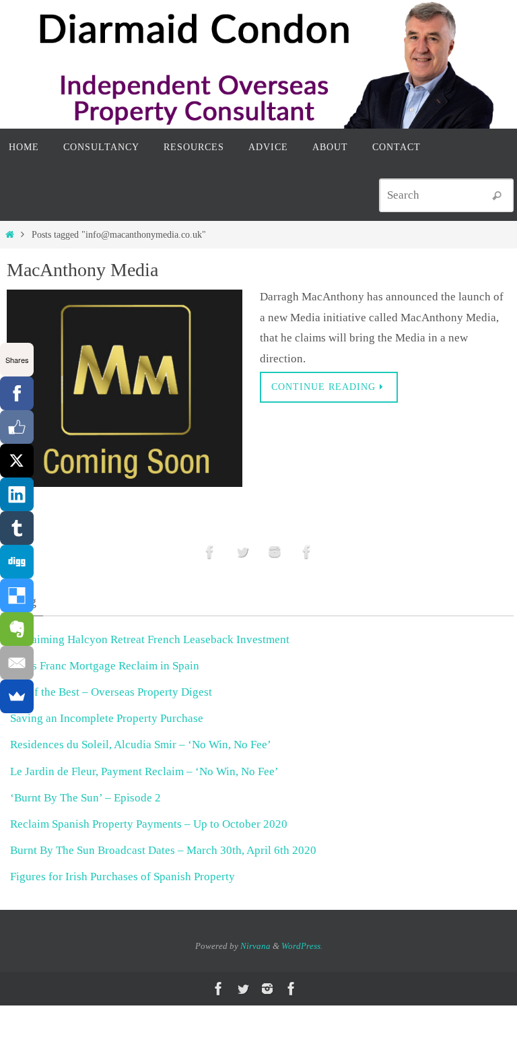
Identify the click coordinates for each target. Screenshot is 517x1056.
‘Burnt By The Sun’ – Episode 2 (85, 797)
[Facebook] (17, 393)
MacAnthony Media (82, 269)
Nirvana (255, 946)
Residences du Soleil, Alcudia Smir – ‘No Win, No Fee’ (140, 744)
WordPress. (301, 946)
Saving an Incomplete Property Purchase (106, 718)
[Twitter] (242, 552)
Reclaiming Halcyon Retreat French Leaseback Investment (149, 639)
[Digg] (17, 562)
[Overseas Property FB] (210, 552)
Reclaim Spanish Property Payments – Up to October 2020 (148, 824)
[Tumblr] (17, 528)
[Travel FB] (307, 552)
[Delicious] (17, 595)
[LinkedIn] (17, 494)
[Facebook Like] (17, 427)
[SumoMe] (17, 696)
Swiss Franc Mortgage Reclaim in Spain (104, 665)
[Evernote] (17, 629)
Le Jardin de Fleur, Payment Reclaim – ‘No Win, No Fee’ (144, 771)
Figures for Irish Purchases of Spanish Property (122, 876)
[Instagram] (274, 552)
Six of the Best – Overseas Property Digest (111, 692)
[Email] (17, 663)
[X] (17, 460)
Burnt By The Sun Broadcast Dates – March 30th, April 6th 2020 (163, 850)
